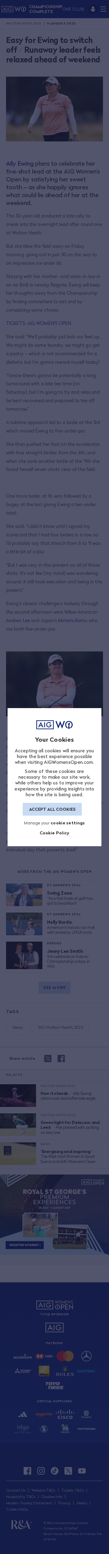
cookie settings (68, 822)
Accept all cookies (52, 809)
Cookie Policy (55, 832)
